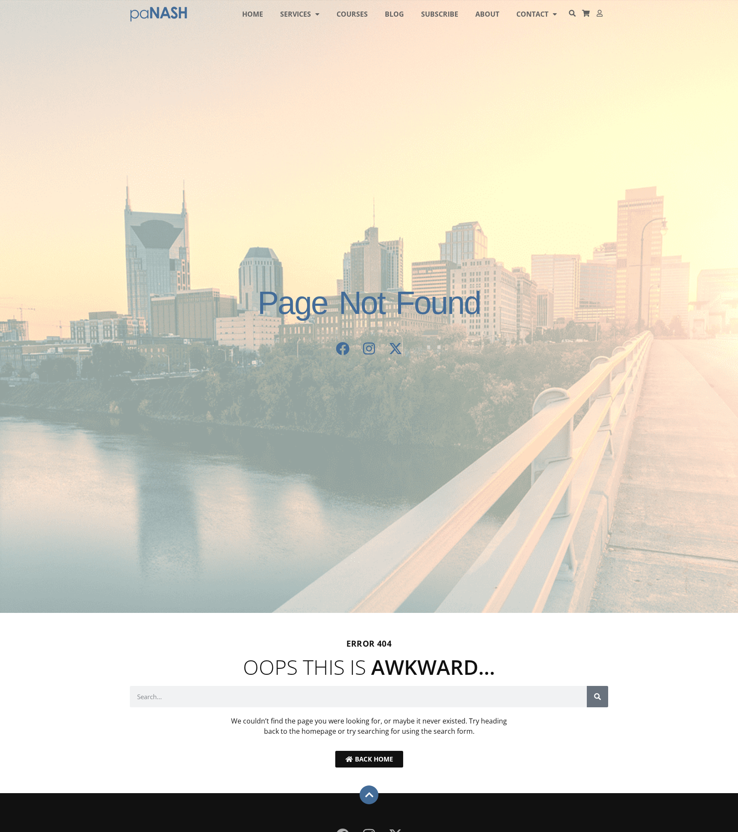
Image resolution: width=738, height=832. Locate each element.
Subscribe (439, 14)
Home (252, 14)
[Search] (597, 696)
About (487, 14)
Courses (352, 14)
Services (295, 14)
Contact (532, 14)
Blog (394, 14)
